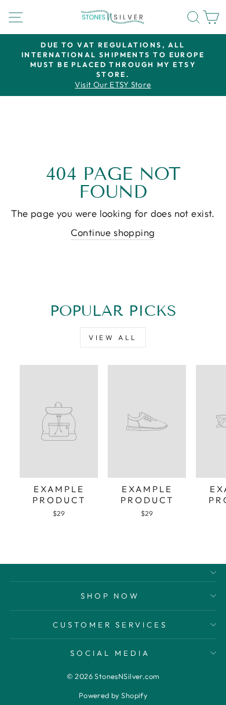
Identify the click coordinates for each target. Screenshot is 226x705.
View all (113, 337)
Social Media (110, 653)
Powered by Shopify (113, 695)
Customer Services (110, 624)
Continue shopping (113, 232)
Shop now (110, 595)
